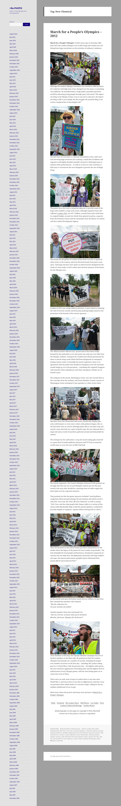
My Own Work (65, 729)
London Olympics (70, 735)
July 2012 (12, 591)
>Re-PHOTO (16, 8)
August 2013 (13, 548)
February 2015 (14, 488)
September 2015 (15, 465)
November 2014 (15, 498)
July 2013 (12, 551)
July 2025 (12, 77)
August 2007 (13, 785)
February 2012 (14, 607)
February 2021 (14, 251)
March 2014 (13, 525)
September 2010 (15, 663)
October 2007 (14, 778)
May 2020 (13, 281)
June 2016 (13, 436)
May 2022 (13, 202)
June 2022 (13, 199)
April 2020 (13, 284)
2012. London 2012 (89, 729)
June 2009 (13, 713)
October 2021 (14, 225)
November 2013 (15, 538)
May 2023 (13, 162)
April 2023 (13, 166)
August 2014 (13, 508)
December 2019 (14, 297)
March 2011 (13, 643)
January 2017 (14, 413)
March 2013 (13, 564)
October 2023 (14, 146)
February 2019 (14, 330)
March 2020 (13, 288)
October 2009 (14, 699)
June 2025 (13, 80)
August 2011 (13, 627)
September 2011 (15, 624)
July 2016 (12, 432)
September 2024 (15, 110)
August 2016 (13, 429)
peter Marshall (65, 737)
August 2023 (13, 152)
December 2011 (14, 614)
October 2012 (14, 581)
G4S (102, 733)
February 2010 (14, 686)
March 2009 (13, 722)
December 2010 (14, 653)
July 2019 (12, 314)
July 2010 (12, 670)
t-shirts (75, 739)
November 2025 (15, 63)
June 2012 (13, 594)
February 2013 (14, 568)
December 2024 (14, 100)
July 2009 (12, 709)
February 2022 (14, 212)
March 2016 (13, 446)
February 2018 (14, 370)
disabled (65, 733)
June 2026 (13, 40)
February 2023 (14, 172)
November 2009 (15, 696)
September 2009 (15, 703)
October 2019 (14, 304)
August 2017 (13, 390)
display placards (73, 733)
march (78, 735)
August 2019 (13, 311)
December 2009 (14, 693)
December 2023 (14, 139)
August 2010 (13, 666)
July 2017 (12, 393)
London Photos (89, 706)
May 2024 (13, 123)
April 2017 (13, 403)
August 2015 (13, 469)
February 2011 (14, 647)
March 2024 (13, 129)
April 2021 (13, 245)
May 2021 (13, 241)
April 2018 (13, 363)
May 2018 (13, 360)
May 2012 (13, 597)
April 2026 (13, 47)
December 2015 (14, 456)
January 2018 (14, 373)
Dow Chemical (83, 733)
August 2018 (13, 350)
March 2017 (13, 406)
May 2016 (13, 439)
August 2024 (13, 113)
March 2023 (13, 169)
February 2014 (14, 528)
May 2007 (13, 795)
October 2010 (14, 660)
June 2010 (13, 673)
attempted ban (55, 731)
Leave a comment (57, 741)
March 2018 (13, 367)
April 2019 (13, 324)
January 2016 (14, 452)
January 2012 (14, 610)
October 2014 (14, 502)
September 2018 (15, 347)
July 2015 (12, 472)
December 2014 (14, 495)
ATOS (97, 729)
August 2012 (13, 587)
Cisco (64, 731)
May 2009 (13, 716)
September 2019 (15, 307)
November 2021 (15, 222)
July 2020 (12, 274)
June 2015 (13, 475)
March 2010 (13, 683)
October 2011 (14, 620)
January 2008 (14, 769)
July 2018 (12, 353)
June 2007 (13, 792)
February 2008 (14, 765)
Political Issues (75, 729)
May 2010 (13, 676)
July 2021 (12, 235)
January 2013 (14, 571)
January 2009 (14, 729)
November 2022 (15, 182)
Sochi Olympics (68, 739)
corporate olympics (79, 731)
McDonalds (84, 735)
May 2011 (13, 637)
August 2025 (13, 73)
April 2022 (13, 205)
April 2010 (13, 680)
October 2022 (14, 185)
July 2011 (12, 630)
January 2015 (14, 492)
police (86, 737)
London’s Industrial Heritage (71, 706)
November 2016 (15, 419)
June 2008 (13, 752)
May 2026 (13, 44)
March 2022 (13, 208)
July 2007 (12, 788)
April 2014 (13, 521)
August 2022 (13, 192)
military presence (94, 735)
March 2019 (13, 327)
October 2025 (14, 67)
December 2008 (14, 732)
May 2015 (13, 479)
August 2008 (13, 745)
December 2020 (14, 258)
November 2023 (15, 143)
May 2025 (13, 83)
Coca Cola (69, 731)
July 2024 (12, 116)
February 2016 (14, 449)
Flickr (53, 703)
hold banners (54, 735)
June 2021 (13, 238)
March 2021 (13, 248)
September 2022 (15, 189)
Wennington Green (95, 739)
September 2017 (15, 386)
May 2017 (13, 400)
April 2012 (13, 600)
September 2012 (15, 584)
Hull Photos (84, 703)
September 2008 (15, 742)
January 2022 (14, 215)
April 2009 (13, 719)
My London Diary (72, 703)
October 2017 (14, 383)
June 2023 (13, 159)
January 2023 (14, 176)
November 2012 (15, 577)
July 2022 (12, 195)
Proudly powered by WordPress (60, 756)
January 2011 (14, 650)
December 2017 (14, 376)
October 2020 (14, 264)
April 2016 (13, 442)
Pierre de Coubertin (77, 737)
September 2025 (15, 70)
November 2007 (15, 775)
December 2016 (14, 416)
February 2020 (14, 291)
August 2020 (13, 271)
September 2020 (15, 268)
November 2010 (15, 657)
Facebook (60, 703)
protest (90, 737)
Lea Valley (94, 703)
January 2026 (14, 57)
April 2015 (13, 482)
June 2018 (13, 357)
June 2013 (13, 554)
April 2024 (13, 126)
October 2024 (14, 106)
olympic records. (55, 737)
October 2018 (14, 344)
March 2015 (13, 485)
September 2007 (15, 782)
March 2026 (13, 50)
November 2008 (15, 736)
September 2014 (15, 505)
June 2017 (13, 396)
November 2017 (15, 380)
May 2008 (13, 755)
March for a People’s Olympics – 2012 (76, 34)
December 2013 (14, 535)
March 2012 (13, 604)
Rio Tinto (96, 737)
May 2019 (13, 320)
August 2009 (13, 706)
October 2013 (14, 541)
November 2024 (15, 103)
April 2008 (13, 759)
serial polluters (58, 739)
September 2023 (15, 149)
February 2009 (14, 726)
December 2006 (14, 798)
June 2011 (13, 633)
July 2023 (12, 156)
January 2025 (14, 96)
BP (61, 731)
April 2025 (13, 87)
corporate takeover (92, 731)
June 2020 (13, 278)
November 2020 (15, 261)
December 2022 (14, 179)
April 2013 (13, 561)
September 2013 (15, 544)
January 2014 (14, 531)
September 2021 (15, 228)
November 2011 (15, 617)
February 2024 (14, 133)
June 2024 (13, 119)
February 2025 (14, 93)
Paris (102, 703)
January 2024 (14, 136)
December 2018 (14, 337)
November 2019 (15, 301)
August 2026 (13, 34)
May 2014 (13, 518)
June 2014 (13, 515)
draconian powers (94, 733)
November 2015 (15, 459)
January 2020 (14, 294)
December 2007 (14, 772)
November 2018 (15, 340)
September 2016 (15, 426)
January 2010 (14, 689)
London (61, 735)
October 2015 (14, 462)
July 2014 (12, 512)
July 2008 (12, 749)
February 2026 (14, 54)
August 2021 (13, 232)
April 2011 (13, 640)
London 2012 (62, 213)
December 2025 (14, 60)
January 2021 (14, 255)
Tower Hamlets (83, 739)
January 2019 (14, 334)
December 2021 (14, 218)
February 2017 (14, 409)
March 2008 (13, 762)
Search (12, 22)
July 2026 (12, 37)
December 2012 (14, 574)
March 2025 (13, 90)
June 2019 (13, 317)
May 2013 (13, 558)
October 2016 (14, 423)
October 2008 (14, 739)
